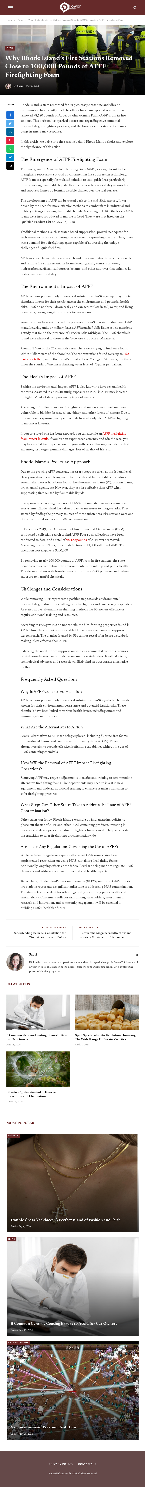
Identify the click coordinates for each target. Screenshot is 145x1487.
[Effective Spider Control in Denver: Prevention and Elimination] (38, 1069)
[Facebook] (10, 115)
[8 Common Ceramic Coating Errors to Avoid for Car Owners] (38, 1012)
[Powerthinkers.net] (72, 7)
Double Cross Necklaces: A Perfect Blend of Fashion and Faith (66, 1220)
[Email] (10, 166)
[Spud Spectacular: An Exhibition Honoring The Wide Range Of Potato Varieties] (107, 1012)
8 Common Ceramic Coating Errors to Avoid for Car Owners (37, 1037)
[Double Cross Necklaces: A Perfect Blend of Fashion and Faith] (73, 1183)
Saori (20, 86)
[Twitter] (10, 123)
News (10, 48)
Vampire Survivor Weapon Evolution (43, 1427)
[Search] (135, 7)
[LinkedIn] (10, 132)
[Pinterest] (10, 140)
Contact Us (87, 1464)
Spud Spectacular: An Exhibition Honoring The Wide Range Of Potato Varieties (105, 1037)
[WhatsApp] (10, 149)
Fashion (13, 1136)
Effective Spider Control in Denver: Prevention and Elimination (31, 1094)
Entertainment (18, 1343)
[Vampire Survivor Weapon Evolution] (73, 1390)
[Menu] (10, 7)
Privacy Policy (61, 1464)
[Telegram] (10, 157)
